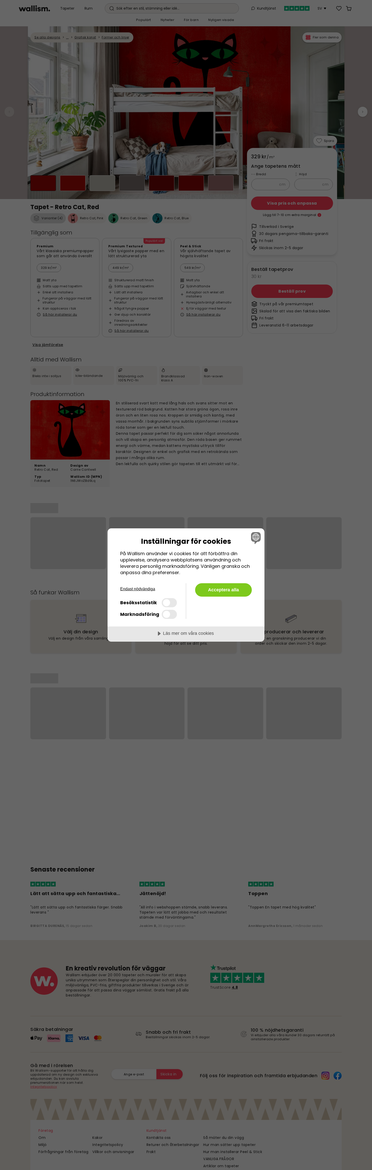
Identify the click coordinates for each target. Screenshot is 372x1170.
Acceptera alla (223, 589)
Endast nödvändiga (137, 589)
